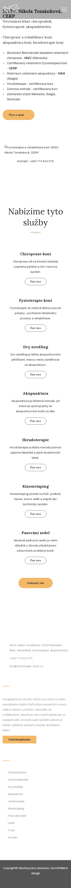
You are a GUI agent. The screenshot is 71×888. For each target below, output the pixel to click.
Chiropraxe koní (35, 253)
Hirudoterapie (35, 439)
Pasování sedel (36, 532)
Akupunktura (35, 393)
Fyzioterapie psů (19, 739)
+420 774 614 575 (20, 658)
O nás (11, 830)
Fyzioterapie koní (35, 300)
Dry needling (35, 346)
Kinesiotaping (35, 486)
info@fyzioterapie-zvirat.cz (26, 666)
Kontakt (13, 837)
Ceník (11, 823)
